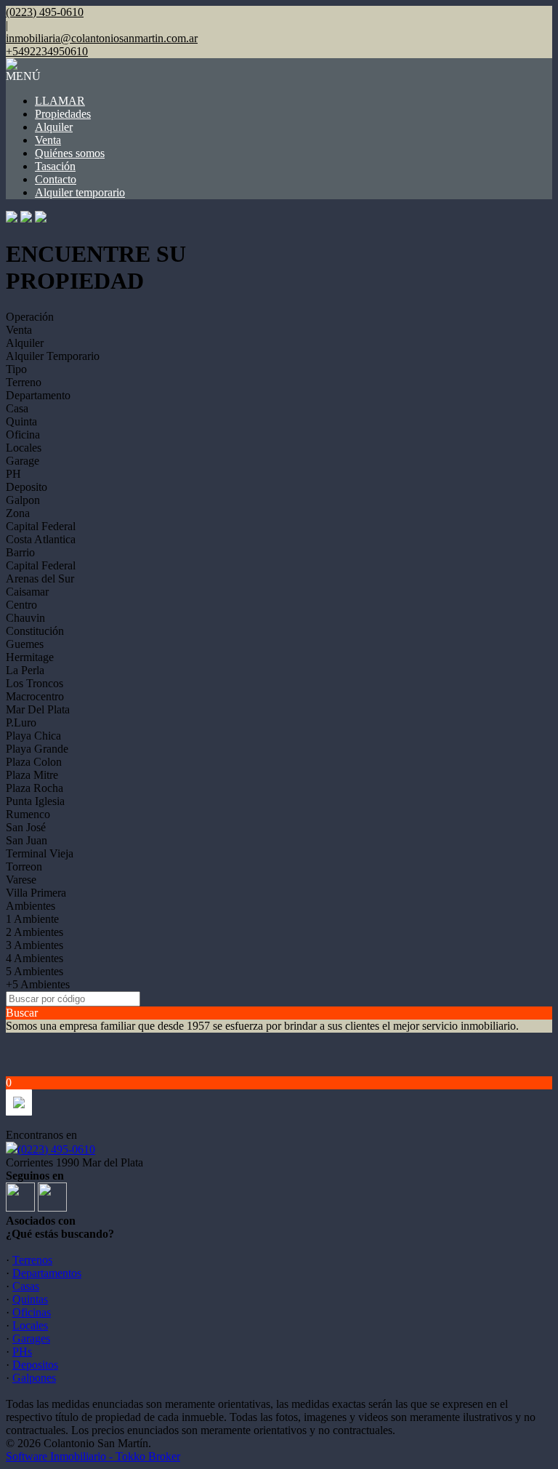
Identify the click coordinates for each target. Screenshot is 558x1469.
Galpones (34, 1378)
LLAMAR (60, 101)
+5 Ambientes (38, 984)
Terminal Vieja (39, 853)
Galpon (23, 500)
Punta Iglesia (35, 801)
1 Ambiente (32, 919)
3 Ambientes (34, 945)
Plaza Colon (34, 762)
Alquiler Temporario (53, 356)
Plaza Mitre (32, 775)
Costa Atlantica (41, 539)
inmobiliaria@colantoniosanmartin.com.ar (102, 38)
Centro (21, 605)
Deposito (26, 487)
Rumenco (28, 814)
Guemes (25, 644)
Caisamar (27, 591)
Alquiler (54, 127)
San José (26, 827)
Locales (23, 447)
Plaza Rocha (34, 788)
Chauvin (25, 618)
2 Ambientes (34, 932)
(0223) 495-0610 (56, 1149)
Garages (31, 1338)
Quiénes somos (70, 153)
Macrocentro (35, 696)
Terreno (23, 382)
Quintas (30, 1299)
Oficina (23, 434)
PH (13, 474)
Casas (25, 1286)
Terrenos (32, 1260)
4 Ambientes (34, 958)
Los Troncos (34, 683)
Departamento (38, 395)
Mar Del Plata (38, 709)
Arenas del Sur (40, 578)
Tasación (55, 166)
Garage (22, 461)
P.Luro (21, 722)
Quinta (21, 421)
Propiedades (63, 114)
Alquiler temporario (80, 192)
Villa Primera (36, 892)
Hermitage (30, 657)
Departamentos (46, 1273)
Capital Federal (41, 526)
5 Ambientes (34, 971)
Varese (21, 879)
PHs (22, 1351)
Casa (17, 408)
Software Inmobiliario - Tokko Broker (93, 1456)
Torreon (24, 866)
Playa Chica (33, 735)
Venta (48, 140)
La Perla (25, 670)
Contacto (55, 179)
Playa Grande (37, 748)
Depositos (35, 1364)
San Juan (26, 840)
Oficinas (31, 1312)
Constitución (35, 631)
